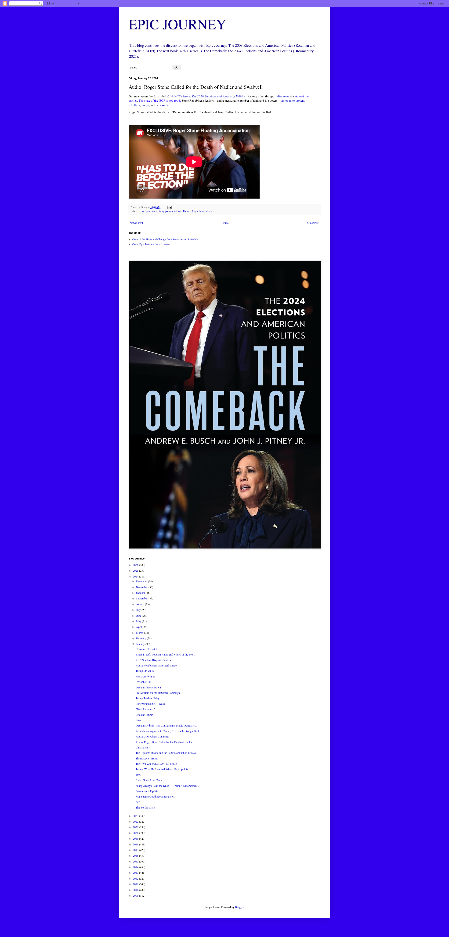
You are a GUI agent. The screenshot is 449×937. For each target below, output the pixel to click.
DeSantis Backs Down (148, 687)
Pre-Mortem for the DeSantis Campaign (158, 693)
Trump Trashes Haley (147, 698)
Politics (187, 211)
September (142, 598)
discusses (283, 96)
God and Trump (144, 714)
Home (225, 222)
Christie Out (142, 747)
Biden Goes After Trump (149, 780)
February (141, 638)
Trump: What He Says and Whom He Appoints (162, 769)
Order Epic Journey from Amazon (151, 244)
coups (145, 105)
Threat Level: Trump (147, 758)
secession (162, 105)
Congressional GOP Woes (150, 703)
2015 (136, 861)
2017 (136, 850)
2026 (136, 565)
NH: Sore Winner (145, 676)
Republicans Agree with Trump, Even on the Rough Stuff (167, 731)
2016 (136, 855)
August (140, 604)
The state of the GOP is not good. (160, 100)
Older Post (313, 222)
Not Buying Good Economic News (155, 796)
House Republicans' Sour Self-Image (156, 665)
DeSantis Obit (143, 682)
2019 (136, 838)
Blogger (239, 907)
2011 (136, 884)
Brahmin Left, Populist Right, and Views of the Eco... (165, 654)
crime (142, 211)
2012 (136, 878)
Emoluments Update (147, 791)
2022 (136, 821)
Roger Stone (198, 211)
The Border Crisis (146, 807)
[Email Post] (169, 207)
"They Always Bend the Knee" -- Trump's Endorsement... (167, 785)
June (139, 615)
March (140, 632)
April (139, 627)
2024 (136, 576)
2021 (136, 827)
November (142, 587)
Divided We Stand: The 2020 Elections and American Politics (206, 96)
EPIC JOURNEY (177, 23)
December (142, 581)
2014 (136, 867)
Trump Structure (145, 671)
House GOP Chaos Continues (152, 736)
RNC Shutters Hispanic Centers (153, 660)
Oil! (138, 802)
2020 (136, 833)
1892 (138, 775)
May (139, 621)
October (141, 593)
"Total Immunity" (145, 709)
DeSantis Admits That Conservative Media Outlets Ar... (166, 725)
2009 (136, 895)
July (138, 610)
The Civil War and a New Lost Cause (156, 764)
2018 (136, 844)
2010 (136, 890)
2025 (136, 570)
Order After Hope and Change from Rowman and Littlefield (165, 239)
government (152, 211)
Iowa (138, 720)
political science (173, 211)
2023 (136, 816)
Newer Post (136, 222)
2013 (136, 872)
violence (210, 211)
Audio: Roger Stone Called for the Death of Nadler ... (165, 742)
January (140, 644)
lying (161, 211)
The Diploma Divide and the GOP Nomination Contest (166, 753)
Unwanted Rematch (146, 649)
